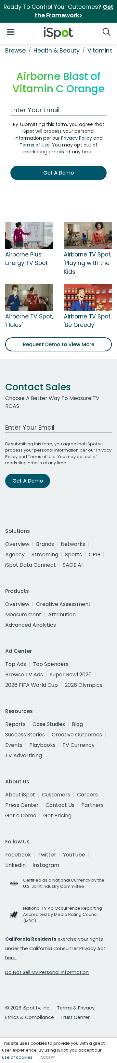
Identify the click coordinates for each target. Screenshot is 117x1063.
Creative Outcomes (77, 734)
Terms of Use (35, 145)
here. (11, 957)
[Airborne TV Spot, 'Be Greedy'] (88, 297)
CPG (94, 554)
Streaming (45, 554)
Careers (87, 794)
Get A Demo (58, 173)
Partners (92, 805)
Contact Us (60, 805)
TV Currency (78, 745)
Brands (45, 544)
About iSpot (20, 794)
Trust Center (75, 1017)
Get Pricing (57, 815)
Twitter (47, 854)
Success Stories (25, 734)
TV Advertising (23, 755)
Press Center (22, 805)
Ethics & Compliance (29, 1017)
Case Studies (48, 724)
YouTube (74, 854)
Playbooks (42, 745)
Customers (56, 794)
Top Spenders (51, 664)
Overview (17, 544)
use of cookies (17, 1057)
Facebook (18, 854)
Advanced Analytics (30, 625)
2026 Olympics (83, 685)
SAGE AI (73, 565)
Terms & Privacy (76, 1008)
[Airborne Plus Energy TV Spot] (29, 235)
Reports (15, 724)
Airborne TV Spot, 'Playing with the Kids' (87, 263)
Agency (15, 554)
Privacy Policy (76, 138)
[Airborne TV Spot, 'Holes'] (29, 297)
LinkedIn (15, 865)
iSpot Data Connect (30, 565)
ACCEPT (47, 1057)
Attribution (62, 614)
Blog (77, 724)
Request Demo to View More (58, 344)
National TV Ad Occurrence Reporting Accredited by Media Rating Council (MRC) (62, 914)
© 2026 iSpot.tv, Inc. (27, 1008)
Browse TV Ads (24, 674)
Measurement (23, 614)
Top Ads (15, 664)
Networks (73, 544)
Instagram (45, 865)
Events (13, 745)
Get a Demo (20, 815)
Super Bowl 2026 (71, 674)
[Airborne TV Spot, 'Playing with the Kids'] (88, 235)
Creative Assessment (63, 604)
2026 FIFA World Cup (31, 685)
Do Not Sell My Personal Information (47, 972)
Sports (73, 554)
